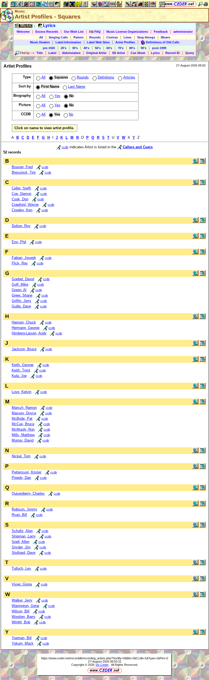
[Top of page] (195, 162)
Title (39, 53)
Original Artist (96, 53)
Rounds (95, 37)
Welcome (23, 31)
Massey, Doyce (24, 413)
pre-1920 (49, 48)
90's (143, 48)
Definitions (106, 77)
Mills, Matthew (23, 435)
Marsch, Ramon (24, 408)
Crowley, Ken (22, 210)
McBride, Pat (22, 418)
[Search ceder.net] (200, 4)
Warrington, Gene (25, 606)
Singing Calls (58, 37)
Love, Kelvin (21, 392)
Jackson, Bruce (24, 349)
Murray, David (22, 440)
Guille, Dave (21, 306)
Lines (127, 37)
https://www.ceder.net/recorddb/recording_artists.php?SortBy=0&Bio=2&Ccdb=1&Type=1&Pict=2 (104, 658)
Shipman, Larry (24, 536)
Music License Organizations (127, 31)
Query (189, 53)
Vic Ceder (102, 664)
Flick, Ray (20, 263)
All (41, 37)
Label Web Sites (98, 42)
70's (121, 48)
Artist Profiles (125, 42)
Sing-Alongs (146, 37)
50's (98, 48)
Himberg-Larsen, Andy (29, 333)
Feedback (161, 31)
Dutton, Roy (21, 226)
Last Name (76, 86)
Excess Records (46, 31)
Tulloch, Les (21, 568)
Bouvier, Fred (22, 167)
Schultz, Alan (22, 531)
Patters (78, 37)
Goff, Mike (20, 284)
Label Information (68, 42)
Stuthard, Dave (23, 553)
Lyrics (155, 53)
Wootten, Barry (23, 617)
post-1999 (159, 48)
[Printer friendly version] (206, 4)
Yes (57, 96)
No (71, 114)
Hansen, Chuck (24, 322)
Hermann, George (25, 328)
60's (109, 48)
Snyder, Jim (21, 547)
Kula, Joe (19, 376)
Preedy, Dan (21, 478)
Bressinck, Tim (24, 172)
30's (75, 48)
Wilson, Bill (20, 611)
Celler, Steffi (21, 188)
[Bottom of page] (202, 162)
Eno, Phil (19, 242)
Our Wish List (74, 31)
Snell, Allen (20, 542)
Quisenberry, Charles (28, 493)
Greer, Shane (22, 295)
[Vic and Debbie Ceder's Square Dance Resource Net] (179, 4)
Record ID (172, 53)
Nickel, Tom (21, 456)
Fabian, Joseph (24, 258)
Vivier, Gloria (22, 584)
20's (63, 48)
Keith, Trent (21, 370)
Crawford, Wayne (25, 205)
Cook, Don (20, 199)
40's (86, 48)
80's (132, 48)
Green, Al (19, 290)
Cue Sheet (138, 53)
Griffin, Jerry (21, 301)
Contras (112, 37)
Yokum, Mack (22, 643)
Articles (129, 77)
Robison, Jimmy (24, 509)
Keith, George (22, 365)
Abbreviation (71, 53)
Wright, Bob (21, 622)
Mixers (165, 37)
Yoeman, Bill (22, 638)
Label (52, 53)
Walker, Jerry (22, 600)
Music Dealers (40, 42)
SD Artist (118, 53)
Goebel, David (23, 279)
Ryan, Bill (19, 515)
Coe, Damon (21, 194)
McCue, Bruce (23, 424)
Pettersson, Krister (26, 472)
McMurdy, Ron (23, 429)
